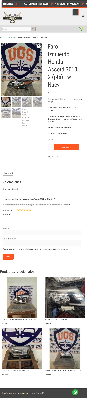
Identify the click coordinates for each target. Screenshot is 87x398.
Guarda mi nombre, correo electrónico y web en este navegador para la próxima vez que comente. (37, 249)
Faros (14, 38)
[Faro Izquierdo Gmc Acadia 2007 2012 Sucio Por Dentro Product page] (22, 297)
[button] (39, 46)
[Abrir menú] (76, 12)
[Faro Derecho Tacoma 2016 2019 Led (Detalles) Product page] (22, 348)
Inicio (1, 38)
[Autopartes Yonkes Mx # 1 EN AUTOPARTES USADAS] (13, 16)
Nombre (6, 229)
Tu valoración (7, 215)
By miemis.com (23, 393)
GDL (54, 161)
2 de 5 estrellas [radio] (21, 209)
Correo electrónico (9, 239)
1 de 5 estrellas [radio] (18, 209)
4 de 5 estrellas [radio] (27, 209)
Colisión (8, 38)
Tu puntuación (8, 210)
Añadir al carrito (66, 147)
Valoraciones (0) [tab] (8, 173)
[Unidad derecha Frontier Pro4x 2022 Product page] (65, 297)
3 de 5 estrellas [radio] (24, 209)
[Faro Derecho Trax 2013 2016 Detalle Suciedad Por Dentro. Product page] (65, 348)
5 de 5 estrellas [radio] (30, 209)
